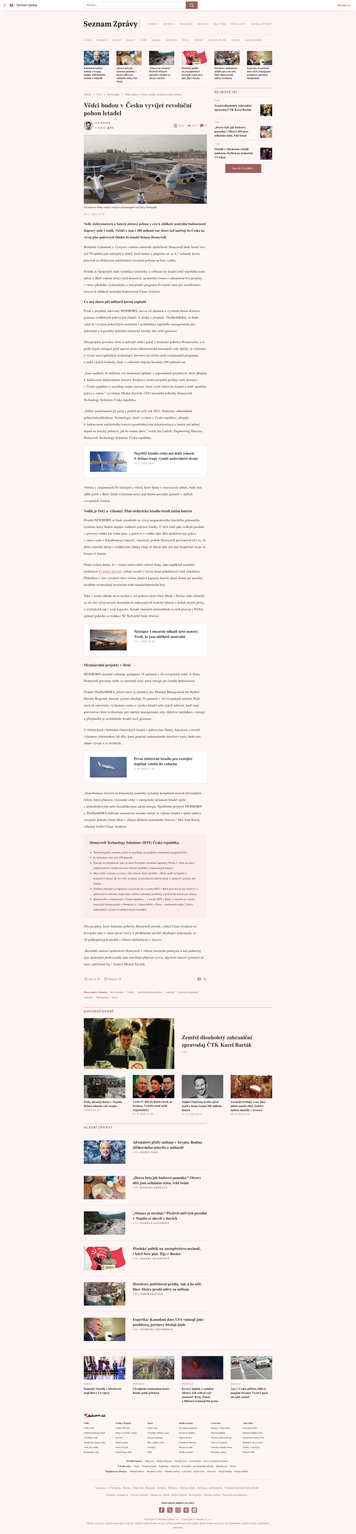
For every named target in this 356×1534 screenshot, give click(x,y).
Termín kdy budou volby (95, 1442)
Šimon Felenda (151, 1294)
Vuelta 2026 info (123, 1427)
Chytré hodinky (225, 1471)
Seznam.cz (343, 5)
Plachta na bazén (149, 1466)
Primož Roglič (122, 1447)
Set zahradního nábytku (203, 1466)
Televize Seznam (139, 1495)
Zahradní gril (221, 1466)
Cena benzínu (195, 1460)
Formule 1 (151, 1447)
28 (205, 125)
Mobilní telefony (137, 1471)
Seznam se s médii (159, 1495)
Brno (115, 997)
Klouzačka (186, 1466)
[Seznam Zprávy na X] (169, 1510)
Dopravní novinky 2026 (253, 1437)
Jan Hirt (119, 1437)
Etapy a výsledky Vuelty (126, 1432)
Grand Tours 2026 (124, 1451)
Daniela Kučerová (154, 1223)
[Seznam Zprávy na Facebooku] (161, 1510)
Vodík (130, 992)
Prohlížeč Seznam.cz (117, 1495)
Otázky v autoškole (251, 1447)
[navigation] (4, 5)
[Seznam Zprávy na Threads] (186, 1510)
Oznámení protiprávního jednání (241, 1487)
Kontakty (150, 1487)
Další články (243, 168)
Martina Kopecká (154, 1187)
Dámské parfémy (172, 1471)
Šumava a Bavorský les (221, 1437)
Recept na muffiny (187, 1432)
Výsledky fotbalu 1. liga (158, 1432)
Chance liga (152, 1427)
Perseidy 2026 (180, 1460)
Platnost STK (249, 1451)
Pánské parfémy (241, 1471)
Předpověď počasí (164, 1460)
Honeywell (102, 997)
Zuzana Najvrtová (154, 1258)
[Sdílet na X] (205, 979)
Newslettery (195, 1495)
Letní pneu (186, 1471)
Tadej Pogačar (122, 1442)
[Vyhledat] (192, 5)
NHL (149, 1451)
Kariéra (127, 1487)
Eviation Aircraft (110, 571)
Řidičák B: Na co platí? (253, 1442)
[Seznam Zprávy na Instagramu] (178, 1510)
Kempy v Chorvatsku (220, 1427)
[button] (96, 58)
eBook (181, 125)
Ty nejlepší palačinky (188, 1427)
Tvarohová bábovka (187, 1442)
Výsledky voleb (91, 1437)
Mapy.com (149, 1460)
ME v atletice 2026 (155, 1442)
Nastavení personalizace (234, 1495)
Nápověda (138, 1487)
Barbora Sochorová (156, 1329)
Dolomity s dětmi (218, 1451)
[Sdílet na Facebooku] (199, 979)
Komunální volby (91, 1451)
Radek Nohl (149, 1152)
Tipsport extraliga (155, 1437)
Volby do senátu (91, 1447)
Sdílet (194, 125)
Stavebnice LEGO (155, 1471)
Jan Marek (102, 123)
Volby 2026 (89, 1427)
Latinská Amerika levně (221, 1447)
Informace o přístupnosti (209, 1487)
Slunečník (175, 1466)
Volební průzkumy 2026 (94, 1432)
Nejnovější (225, 92)
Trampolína (163, 1466)
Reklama (172, 1487)
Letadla (88, 997)
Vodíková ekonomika (149, 992)
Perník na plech (186, 1451)
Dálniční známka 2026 (252, 1432)
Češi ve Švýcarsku (219, 1442)
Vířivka (232, 1466)
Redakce (161, 1487)
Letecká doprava (188, 992)
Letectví (170, 992)
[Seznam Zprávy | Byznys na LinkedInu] (194, 1510)
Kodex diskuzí (179, 1495)
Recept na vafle (185, 1447)
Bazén (137, 1466)
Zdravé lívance (185, 1437)
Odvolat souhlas (212, 1495)
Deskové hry (199, 1471)
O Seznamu (115, 1487)
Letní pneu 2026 (250, 1427)
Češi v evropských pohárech (215, 1460)
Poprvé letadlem (218, 1432)
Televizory (211, 1471)
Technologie (116, 992)
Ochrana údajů (187, 1487)
